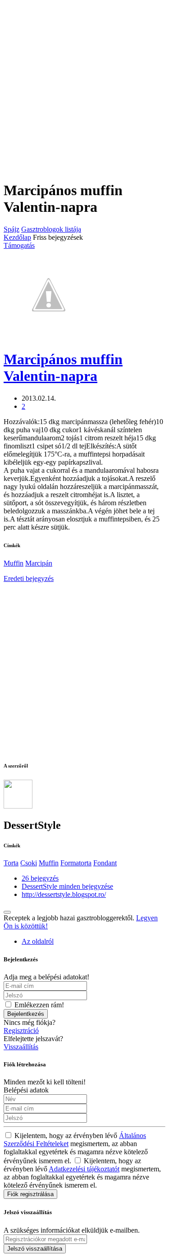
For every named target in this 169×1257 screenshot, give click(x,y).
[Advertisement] (84, 88)
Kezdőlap (17, 237)
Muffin (13, 563)
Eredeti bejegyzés (29, 578)
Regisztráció (21, 1030)
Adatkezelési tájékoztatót (84, 1169)
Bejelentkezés (25, 1013)
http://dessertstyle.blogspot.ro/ (64, 894)
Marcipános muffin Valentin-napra (63, 367)
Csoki (28, 863)
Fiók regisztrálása (30, 1194)
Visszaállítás (21, 1047)
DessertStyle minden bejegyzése (67, 886)
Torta (11, 863)
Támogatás (19, 245)
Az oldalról (38, 941)
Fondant (105, 863)
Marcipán (38, 563)
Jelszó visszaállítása (34, 1248)
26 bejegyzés (40, 878)
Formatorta (75, 863)
